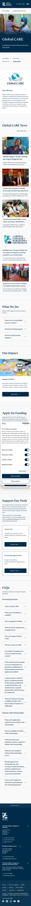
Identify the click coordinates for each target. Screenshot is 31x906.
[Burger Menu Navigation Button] (28, 4)
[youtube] (15, 901)
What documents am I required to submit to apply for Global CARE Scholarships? (14, 742)
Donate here (14, 544)
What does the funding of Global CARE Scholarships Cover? (13, 753)
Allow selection (15, 481)
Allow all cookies (15, 476)
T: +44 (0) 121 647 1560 (8, 856)
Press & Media (19, 887)
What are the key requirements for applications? (14, 629)
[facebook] (3, 901)
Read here (14, 394)
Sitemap (11, 887)
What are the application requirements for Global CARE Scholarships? (14, 722)
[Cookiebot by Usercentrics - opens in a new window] (22, 423)
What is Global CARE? (12, 606)
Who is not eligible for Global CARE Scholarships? (14, 732)
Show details (22, 471)
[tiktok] (18, 901)
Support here (14, 571)
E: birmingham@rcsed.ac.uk (9, 858)
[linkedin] (7, 901)
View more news (21, 131)
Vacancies (11, 890)
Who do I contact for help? (13, 645)
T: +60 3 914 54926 (7, 873)
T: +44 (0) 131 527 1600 (8, 838)
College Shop (20, 890)
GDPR (22, 885)
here (19, 517)
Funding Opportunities (19, 11)
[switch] (27, 455)
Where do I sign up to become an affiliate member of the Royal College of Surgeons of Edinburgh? (14, 702)
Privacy (4, 885)
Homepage (5, 58)
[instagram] (11, 901)
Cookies (4, 887)
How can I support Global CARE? (13, 637)
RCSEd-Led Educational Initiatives (12, 337)
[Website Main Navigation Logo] (7, 4)
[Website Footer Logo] (15, 816)
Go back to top (15, 805)
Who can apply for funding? (13, 621)
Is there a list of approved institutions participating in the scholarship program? (14, 782)
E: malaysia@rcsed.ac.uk (8, 875)
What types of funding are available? (13, 614)
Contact (4, 890)
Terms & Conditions (14, 885)
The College (5, 11)
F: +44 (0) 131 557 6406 (8, 840)
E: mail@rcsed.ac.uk (7, 842)
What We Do (5, 61)
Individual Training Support (14, 329)
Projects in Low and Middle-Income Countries (14, 322)
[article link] (15, 152)
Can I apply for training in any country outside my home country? (14, 653)
